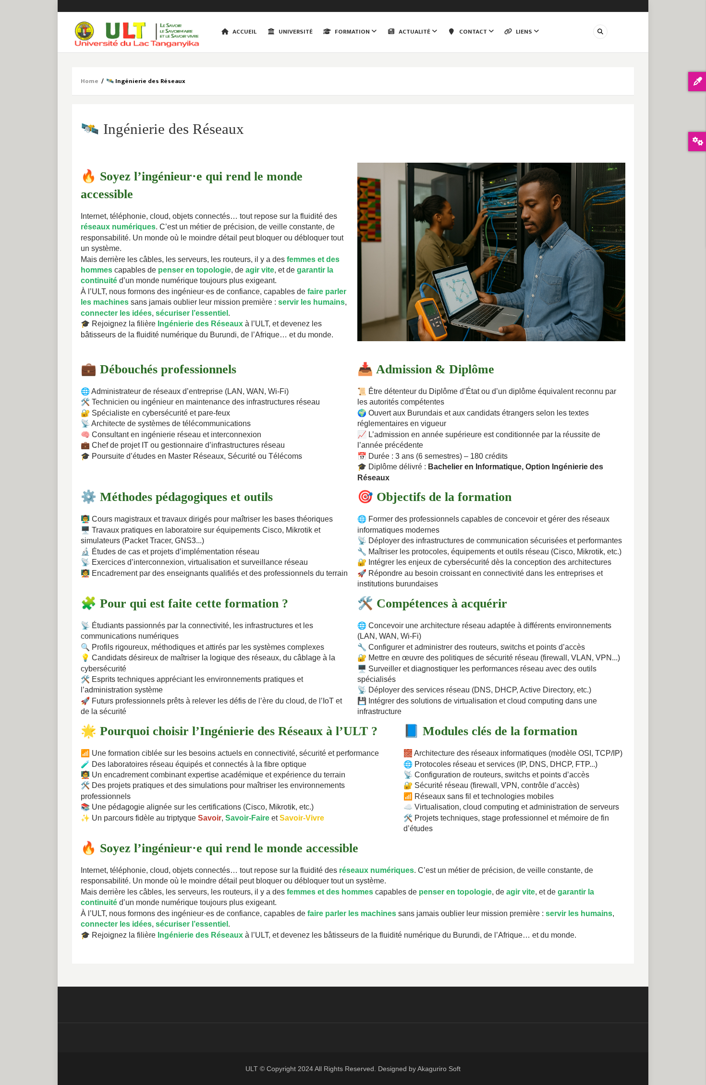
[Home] (137, 34)
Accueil (243, 31)
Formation (352, 31)
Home (89, 81)
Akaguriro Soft (439, 1069)
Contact (473, 31)
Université (295, 31)
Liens (524, 31)
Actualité (414, 31)
